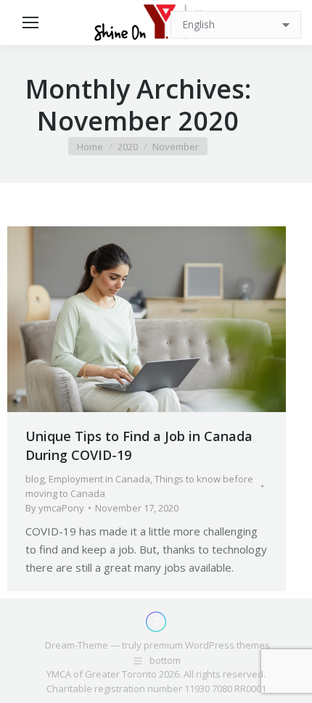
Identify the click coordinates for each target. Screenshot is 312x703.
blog (34, 478)
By (54, 507)
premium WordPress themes (207, 644)
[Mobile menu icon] (30, 22)
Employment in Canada (99, 478)
